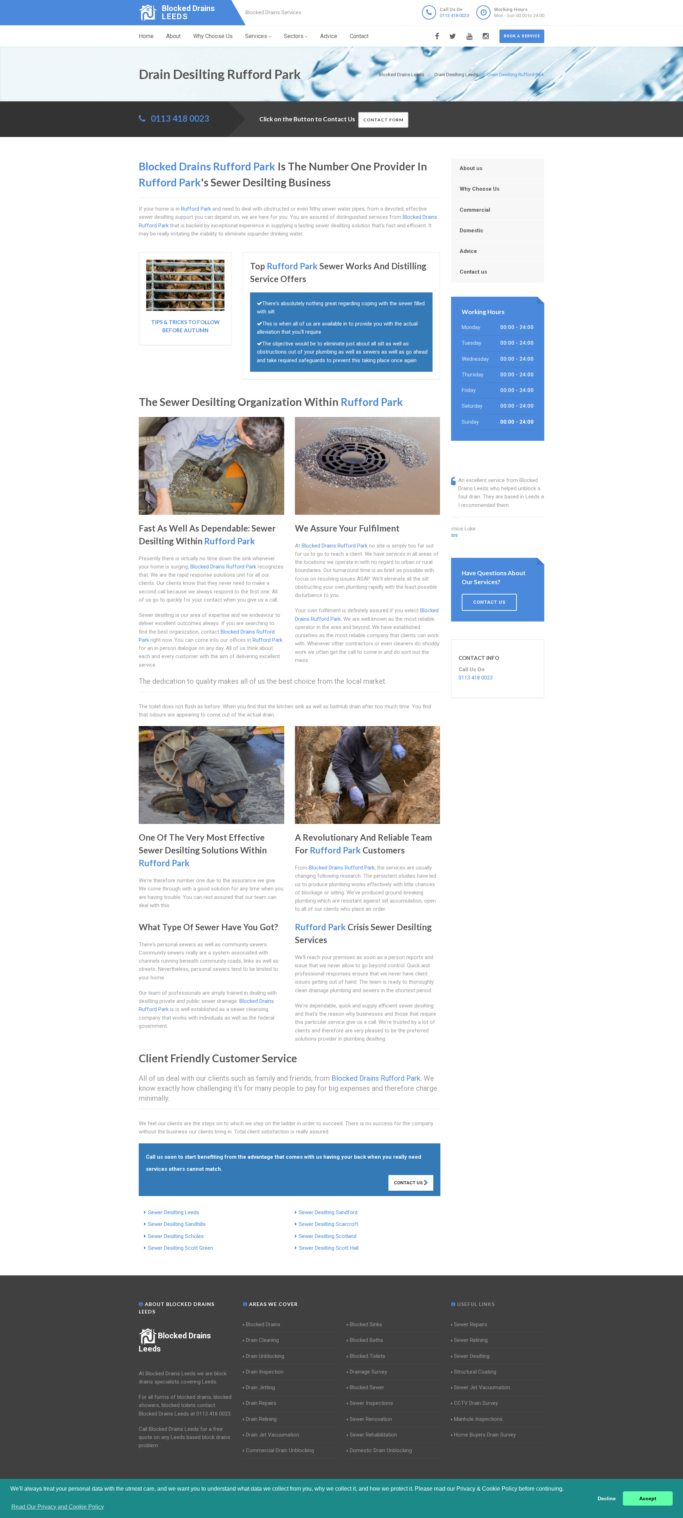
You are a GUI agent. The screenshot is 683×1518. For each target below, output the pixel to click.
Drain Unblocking (265, 1356)
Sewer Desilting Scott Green (180, 1248)
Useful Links (475, 1304)
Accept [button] (647, 1498)
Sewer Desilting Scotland (327, 1236)
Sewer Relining (471, 1340)
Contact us (473, 272)
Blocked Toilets (367, 1356)
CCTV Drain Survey (476, 1403)
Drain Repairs (261, 1403)
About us (471, 168)
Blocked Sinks (366, 1324)
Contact (359, 36)
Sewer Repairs (470, 1324)
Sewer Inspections (371, 1403)
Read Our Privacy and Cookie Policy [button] (57, 1507)
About (173, 36)
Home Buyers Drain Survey (485, 1435)
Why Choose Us (213, 36)
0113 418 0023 (454, 15)
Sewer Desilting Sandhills (177, 1224)
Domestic (471, 230)
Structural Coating (475, 1372)
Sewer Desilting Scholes (176, 1236)
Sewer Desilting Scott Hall (329, 1248)
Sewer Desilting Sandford (328, 1212)
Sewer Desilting (471, 1356)
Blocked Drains (263, 1324)
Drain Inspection (265, 1372)
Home (146, 36)
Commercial (475, 210)
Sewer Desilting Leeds (173, 1212)
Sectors (293, 36)
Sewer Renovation (371, 1419)
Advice (328, 36)
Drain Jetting (260, 1387)
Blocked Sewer (367, 1387)
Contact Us (409, 1182)
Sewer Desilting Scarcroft (328, 1224)
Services (256, 36)
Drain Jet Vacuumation (272, 1435)
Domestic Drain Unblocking (381, 1450)
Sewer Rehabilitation (373, 1435)
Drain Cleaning (262, 1340)
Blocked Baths (366, 1340)
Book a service (522, 36)
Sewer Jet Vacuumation (482, 1387)
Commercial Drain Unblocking (280, 1450)
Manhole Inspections (478, 1419)
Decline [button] (607, 1498)
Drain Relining (261, 1419)
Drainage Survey (368, 1372)
